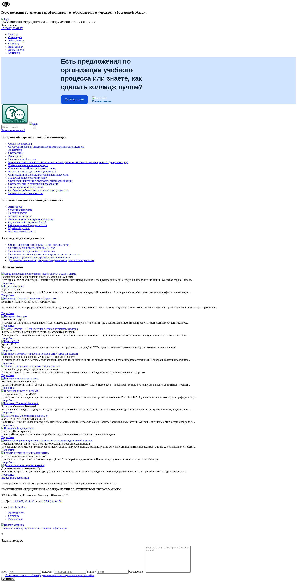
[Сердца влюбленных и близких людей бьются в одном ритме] (148, 273)
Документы (15, 149)
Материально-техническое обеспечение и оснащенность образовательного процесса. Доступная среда (68, 162)
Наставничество (17, 212)
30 (22, 477)
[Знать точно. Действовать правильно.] (148, 415)
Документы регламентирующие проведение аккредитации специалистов (51, 260)
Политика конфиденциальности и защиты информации (34, 528)
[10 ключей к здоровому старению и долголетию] (148, 366)
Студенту (13, 43)
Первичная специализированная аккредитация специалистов (44, 254)
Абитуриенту (16, 40)
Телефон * (48, 571)
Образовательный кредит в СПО (27, 225)
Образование (16, 152)
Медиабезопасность (19, 216)
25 (8, 477)
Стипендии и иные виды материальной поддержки (38, 174)
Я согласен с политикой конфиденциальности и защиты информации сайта (50, 575)
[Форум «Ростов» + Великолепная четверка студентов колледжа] (148, 328)
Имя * (4, 571)
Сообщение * (137, 571)
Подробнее (7, 283)
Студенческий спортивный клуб (27, 222)
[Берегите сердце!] (148, 286)
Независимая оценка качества (25, 193)
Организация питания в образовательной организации (40, 180)
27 (13, 477)
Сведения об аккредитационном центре (31, 247)
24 (5, 477)
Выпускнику (15, 46)
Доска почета (16, 49)
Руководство (15, 156)
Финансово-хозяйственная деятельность (31, 168)
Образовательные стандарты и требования (33, 183)
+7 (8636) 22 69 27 (12, 28)
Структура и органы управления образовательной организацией (46, 146)
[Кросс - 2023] (148, 341)
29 (19, 477)
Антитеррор (15, 206)
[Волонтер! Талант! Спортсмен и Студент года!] (148, 298)
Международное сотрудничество (27, 177)
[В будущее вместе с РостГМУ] (148, 390)
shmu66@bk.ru (17, 507)
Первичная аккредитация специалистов (31, 250)
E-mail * (91, 571)
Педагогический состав (22, 159)
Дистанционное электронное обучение (31, 219)
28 (16, 477)
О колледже (15, 37)
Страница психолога (20, 209)
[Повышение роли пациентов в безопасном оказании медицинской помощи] (148, 440)
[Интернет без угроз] (148, 316)
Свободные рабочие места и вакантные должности (38, 190)
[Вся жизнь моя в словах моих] (148, 378)
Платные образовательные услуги (28, 165)
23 (2, 477)
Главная (13, 34)
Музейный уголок (19, 228)
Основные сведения (20, 143)
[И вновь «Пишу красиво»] (148, 428)
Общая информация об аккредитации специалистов (38, 244)
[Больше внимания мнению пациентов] (148, 453)
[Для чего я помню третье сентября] (148, 465)
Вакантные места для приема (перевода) (32, 171)
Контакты (14, 52)
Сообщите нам (74, 99)
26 (11, 477)
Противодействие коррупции (25, 187)
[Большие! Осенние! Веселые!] (148, 403)
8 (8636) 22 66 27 (51, 501)
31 (24, 477)
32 (27, 477)
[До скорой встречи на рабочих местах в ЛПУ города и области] (148, 353)
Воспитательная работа (22, 231)
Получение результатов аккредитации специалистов (39, 257)
